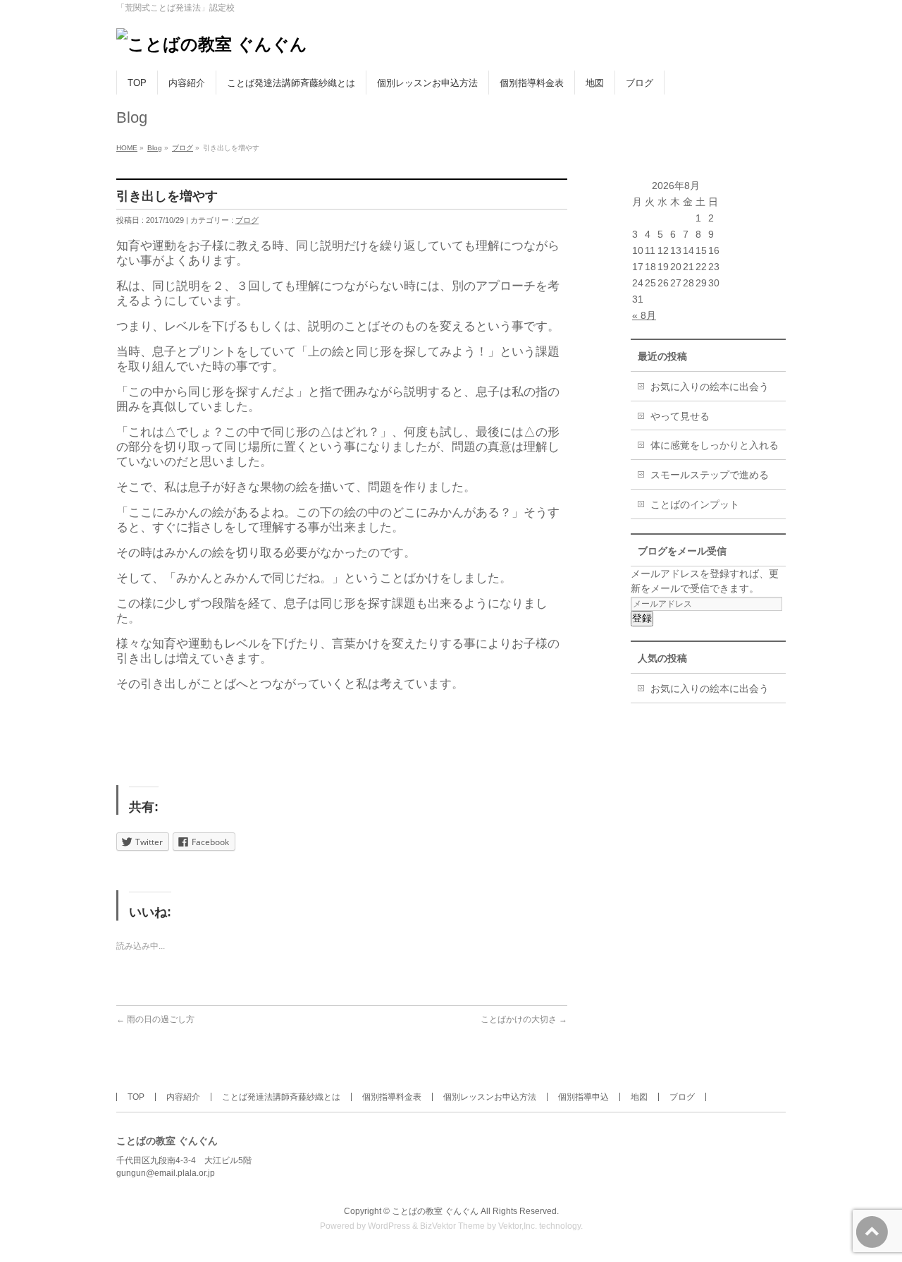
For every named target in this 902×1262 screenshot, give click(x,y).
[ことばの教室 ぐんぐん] (211, 44)
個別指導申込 (583, 1097)
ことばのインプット (694, 504)
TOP (136, 1097)
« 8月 (644, 315)
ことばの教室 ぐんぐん (435, 1211)
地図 (639, 1097)
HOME (126, 148)
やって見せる (680, 416)
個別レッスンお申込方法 (489, 1097)
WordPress (389, 1226)
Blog (154, 148)
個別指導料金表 (391, 1097)
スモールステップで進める (709, 474)
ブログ (182, 148)
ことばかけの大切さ (524, 1019)
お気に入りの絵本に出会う (709, 386)
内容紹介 (183, 1097)
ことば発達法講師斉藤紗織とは (281, 1097)
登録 (642, 618)
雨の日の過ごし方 (155, 1019)
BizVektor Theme (452, 1226)
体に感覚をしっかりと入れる (714, 445)
